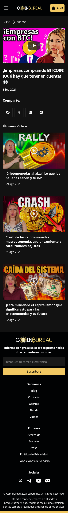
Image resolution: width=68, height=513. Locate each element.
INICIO (6, 22)
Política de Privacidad (34, 454)
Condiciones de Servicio (34, 461)
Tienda (34, 410)
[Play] (34, 45)
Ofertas (34, 404)
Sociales (34, 441)
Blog (34, 391)
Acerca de (34, 435)
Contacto (34, 397)
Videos (34, 417)
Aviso (34, 448)
